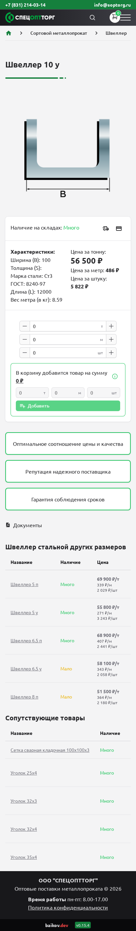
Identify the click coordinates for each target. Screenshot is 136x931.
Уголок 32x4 (24, 829)
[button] (115, 376)
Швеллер (116, 33)
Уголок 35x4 (24, 857)
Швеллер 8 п (24, 696)
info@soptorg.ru (112, 5)
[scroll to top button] (125, 876)
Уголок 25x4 (24, 773)
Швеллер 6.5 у (26, 668)
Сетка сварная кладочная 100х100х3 (50, 750)
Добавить (39, 405)
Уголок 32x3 (24, 801)
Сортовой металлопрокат (58, 33)
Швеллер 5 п (24, 584)
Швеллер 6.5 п (26, 640)
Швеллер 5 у (24, 612)
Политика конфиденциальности (68, 907)
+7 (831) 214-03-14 (25, 5)
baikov (56, 925)
